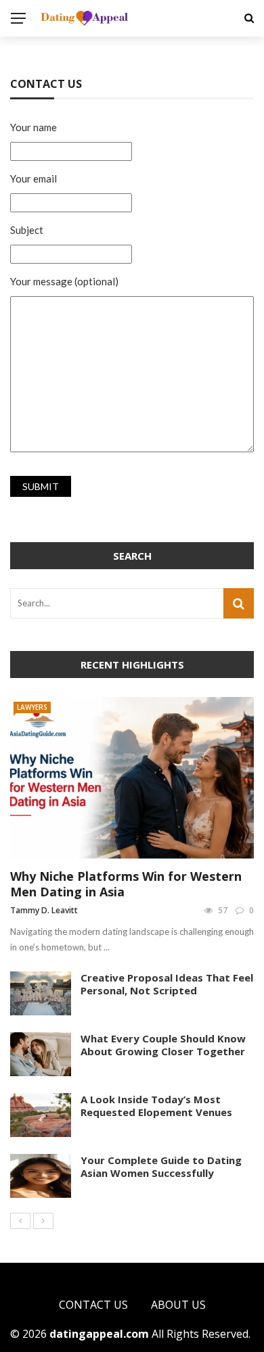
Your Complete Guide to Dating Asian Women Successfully (161, 1166)
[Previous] (20, 1221)
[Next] (43, 1221)
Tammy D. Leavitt (44, 910)
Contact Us (93, 1304)
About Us (178, 1304)
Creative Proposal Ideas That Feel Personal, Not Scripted (167, 984)
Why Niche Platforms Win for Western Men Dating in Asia (126, 884)
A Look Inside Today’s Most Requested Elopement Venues (156, 1105)
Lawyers (32, 707)
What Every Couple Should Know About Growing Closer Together (163, 1045)
